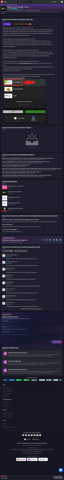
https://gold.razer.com (25, 63)
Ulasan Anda (5, 331)
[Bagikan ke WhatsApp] (50, 239)
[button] (32, 385)
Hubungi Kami (6, 406)
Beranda (3, 4)
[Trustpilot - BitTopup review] (43, 459)
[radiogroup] (9, 256)
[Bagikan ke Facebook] (43, 239)
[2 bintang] (6, 329)
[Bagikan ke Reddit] (60, 239)
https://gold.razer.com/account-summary (14, 78)
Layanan (5, 423)
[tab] (7, 24)
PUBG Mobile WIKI (7, 393)
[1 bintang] (3, 329)
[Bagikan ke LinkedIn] (56, 239)
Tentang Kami (6, 402)
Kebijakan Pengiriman (7, 414)
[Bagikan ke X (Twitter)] (46, 239)
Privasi (4, 425)
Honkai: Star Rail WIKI (7, 389)
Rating (4, 326)
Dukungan (5, 404)
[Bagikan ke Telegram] (53, 239)
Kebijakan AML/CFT (7, 416)
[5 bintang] (14, 329)
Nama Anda (5, 321)
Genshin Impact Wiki (7, 387)
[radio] (6, 256)
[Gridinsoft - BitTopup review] (32, 459)
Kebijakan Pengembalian (8, 412)
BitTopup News (6, 395)
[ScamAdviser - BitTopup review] (21, 459)
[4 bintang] (11, 329)
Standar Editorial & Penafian (9, 427)
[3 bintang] (9, 329)
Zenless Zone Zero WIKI (8, 391)
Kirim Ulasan (57, 341)
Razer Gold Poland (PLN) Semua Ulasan (31, 308)
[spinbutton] (4, 478)
